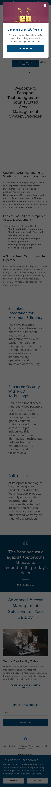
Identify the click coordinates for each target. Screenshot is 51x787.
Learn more (25, 48)
